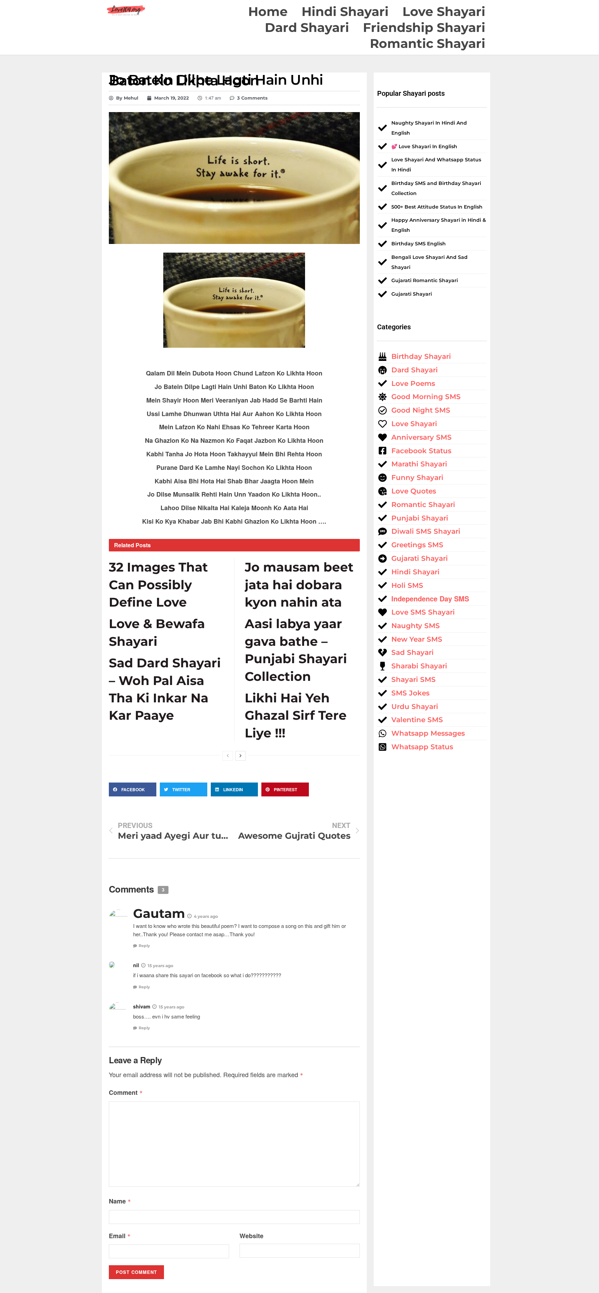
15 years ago (160, 965)
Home (268, 11)
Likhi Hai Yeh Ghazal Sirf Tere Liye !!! (296, 715)
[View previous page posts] (228, 756)
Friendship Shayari (424, 27)
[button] (132, 789)
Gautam (159, 913)
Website (251, 1235)
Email (120, 1235)
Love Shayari (443, 11)
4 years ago (206, 916)
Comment (126, 1092)
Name (120, 1201)
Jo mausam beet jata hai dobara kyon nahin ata (299, 584)
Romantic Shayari (427, 43)
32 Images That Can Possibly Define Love (158, 584)
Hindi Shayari (345, 11)
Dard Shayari (307, 27)
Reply (144, 945)
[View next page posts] (240, 756)
